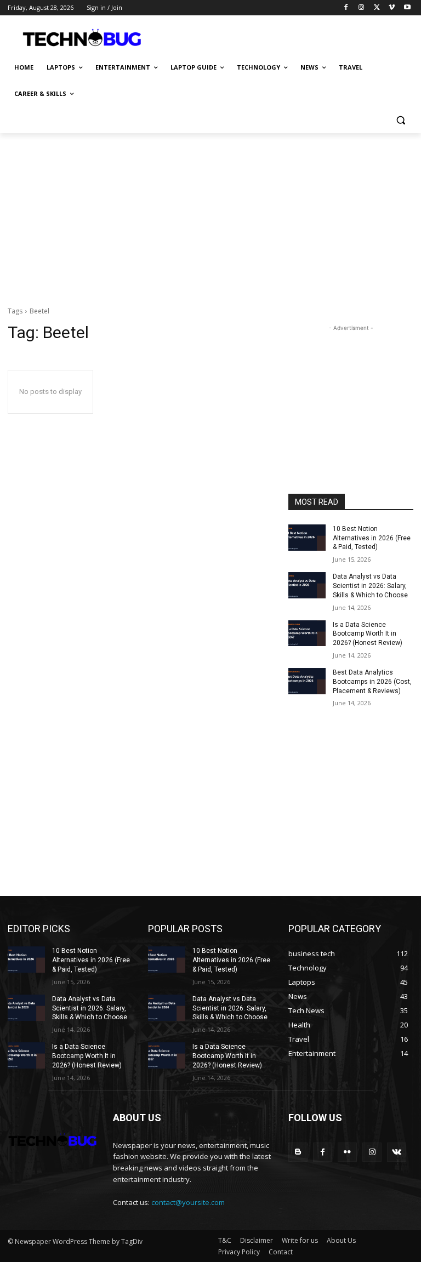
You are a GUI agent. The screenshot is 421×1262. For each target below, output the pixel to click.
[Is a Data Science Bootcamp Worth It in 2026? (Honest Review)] (307, 633)
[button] (400, 120)
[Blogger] (298, 1152)
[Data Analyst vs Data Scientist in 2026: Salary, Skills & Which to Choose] (307, 585)
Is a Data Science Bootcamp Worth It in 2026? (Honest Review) (367, 634)
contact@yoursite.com (188, 1202)
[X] (377, 8)
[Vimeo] (391, 8)
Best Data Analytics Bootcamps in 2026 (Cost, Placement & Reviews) (372, 682)
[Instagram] (361, 8)
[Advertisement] (285, 36)
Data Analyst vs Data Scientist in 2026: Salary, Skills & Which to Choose (370, 586)
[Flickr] (347, 1152)
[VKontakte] (396, 1152)
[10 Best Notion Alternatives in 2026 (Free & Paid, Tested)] (307, 537)
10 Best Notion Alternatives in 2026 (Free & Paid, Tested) (372, 538)
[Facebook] (346, 8)
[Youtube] (407, 8)
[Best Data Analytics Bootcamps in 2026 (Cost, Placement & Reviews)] (307, 681)
